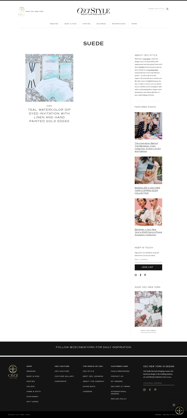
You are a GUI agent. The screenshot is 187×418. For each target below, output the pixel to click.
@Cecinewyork (82, 347)
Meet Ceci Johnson (93, 376)
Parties (87, 23)
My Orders (117, 381)
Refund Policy (119, 399)
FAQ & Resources (120, 371)
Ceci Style (146, 59)
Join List (148, 267)
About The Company (93, 381)
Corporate (61, 381)
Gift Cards (32, 402)
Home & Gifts (34, 391)
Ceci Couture (62, 371)
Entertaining (118, 23)
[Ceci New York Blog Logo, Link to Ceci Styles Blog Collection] (93, 12)
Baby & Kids (71, 23)
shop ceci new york (34, 11)
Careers (87, 391)
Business (101, 23)
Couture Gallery (64, 376)
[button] (179, 410)
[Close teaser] (174, 405)
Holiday (31, 386)
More (136, 23)
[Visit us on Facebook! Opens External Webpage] (140, 275)
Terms (158, 414)
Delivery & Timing (120, 386)
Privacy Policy (171, 414)
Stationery (33, 396)
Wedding (54, 23)
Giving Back (89, 386)
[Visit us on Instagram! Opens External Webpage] (136, 275)
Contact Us (117, 376)
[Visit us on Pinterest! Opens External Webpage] (145, 275)
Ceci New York (153, 70)
